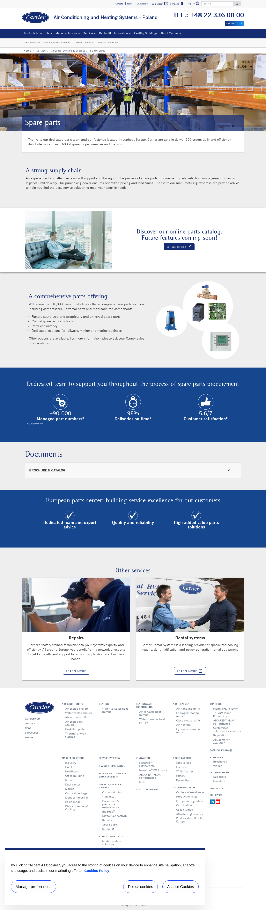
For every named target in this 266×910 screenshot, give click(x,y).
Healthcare (72, 771)
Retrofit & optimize (84, 42)
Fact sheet (182, 767)
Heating (104, 704)
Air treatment (182, 704)
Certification (184, 805)
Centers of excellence (190, 792)
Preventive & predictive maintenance (110, 804)
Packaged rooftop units (187, 714)
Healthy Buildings (145, 33)
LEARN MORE (76, 671)
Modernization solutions (111, 842)
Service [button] (88, 33)
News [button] (129, 3)
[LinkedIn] (213, 801)
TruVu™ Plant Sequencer (222, 714)
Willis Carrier (184, 771)
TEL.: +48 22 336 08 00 (208, 15)
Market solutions (73, 758)
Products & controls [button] (36, 33)
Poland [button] (178, 4)
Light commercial (76, 797)
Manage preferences (33, 887)
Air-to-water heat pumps (150, 713)
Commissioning (112, 792)
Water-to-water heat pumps (115, 710)
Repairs (107, 820)
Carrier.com (32, 718)
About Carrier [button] (169, 33)
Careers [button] (119, 3)
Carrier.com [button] (160, 4)
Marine (69, 788)
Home (27, 50)
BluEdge (108, 811)
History (180, 775)
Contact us (32, 723)
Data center (72, 784)
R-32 (142, 782)
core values (183, 762)
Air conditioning (72, 704)
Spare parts (110, 824)
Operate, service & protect (57, 42)
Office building (74, 775)
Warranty (108, 796)
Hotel (68, 767)
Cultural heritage (76, 793)
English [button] (194, 4)
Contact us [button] (142, 3)
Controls (216, 704)
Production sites (186, 796)
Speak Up (182, 780)
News (28, 728)
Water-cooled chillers (78, 712)
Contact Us (217, 788)
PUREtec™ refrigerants (147, 764)
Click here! (181, 247)
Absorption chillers (77, 717)
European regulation (189, 801)
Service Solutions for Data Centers (112, 775)
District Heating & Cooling (76, 808)
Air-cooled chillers (77, 708)
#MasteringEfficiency (189, 814)
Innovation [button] (121, 33)
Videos (29, 737)
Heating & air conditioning (144, 705)
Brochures (31, 732)
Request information (108, 42)
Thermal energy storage (75, 735)
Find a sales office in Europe (189, 820)
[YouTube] (218, 801)
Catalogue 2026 (221, 750)
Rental (106, 34)
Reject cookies (140, 887)
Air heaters (183, 724)
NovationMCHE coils (153, 770)
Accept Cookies (180, 887)
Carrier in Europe (184, 787)
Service (41, 50)
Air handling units (188, 708)
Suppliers (219, 776)
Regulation (220, 735)
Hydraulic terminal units (188, 730)
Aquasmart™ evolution (221, 741)
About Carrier (182, 758)
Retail (69, 780)
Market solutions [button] (66, 33)
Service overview (32, 42)
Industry (70, 762)
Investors (219, 781)
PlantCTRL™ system (225, 708)
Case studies (184, 809)
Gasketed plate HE (77, 729)
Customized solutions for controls (227, 729)
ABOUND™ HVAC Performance (224, 722)
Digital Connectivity (114, 815)
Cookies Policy (96, 871)
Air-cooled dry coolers (74, 723)
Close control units (188, 720)
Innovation (143, 758)
